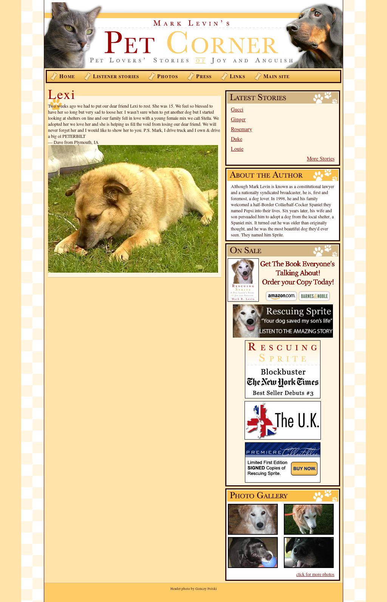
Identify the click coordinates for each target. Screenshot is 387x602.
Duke (236, 138)
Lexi (62, 94)
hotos (167, 76)
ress (204, 76)
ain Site (276, 76)
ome (67, 76)
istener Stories (116, 76)
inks (237, 76)
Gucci (237, 109)
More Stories (320, 158)
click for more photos (315, 574)
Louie (237, 148)
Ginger (238, 119)
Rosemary (241, 129)
